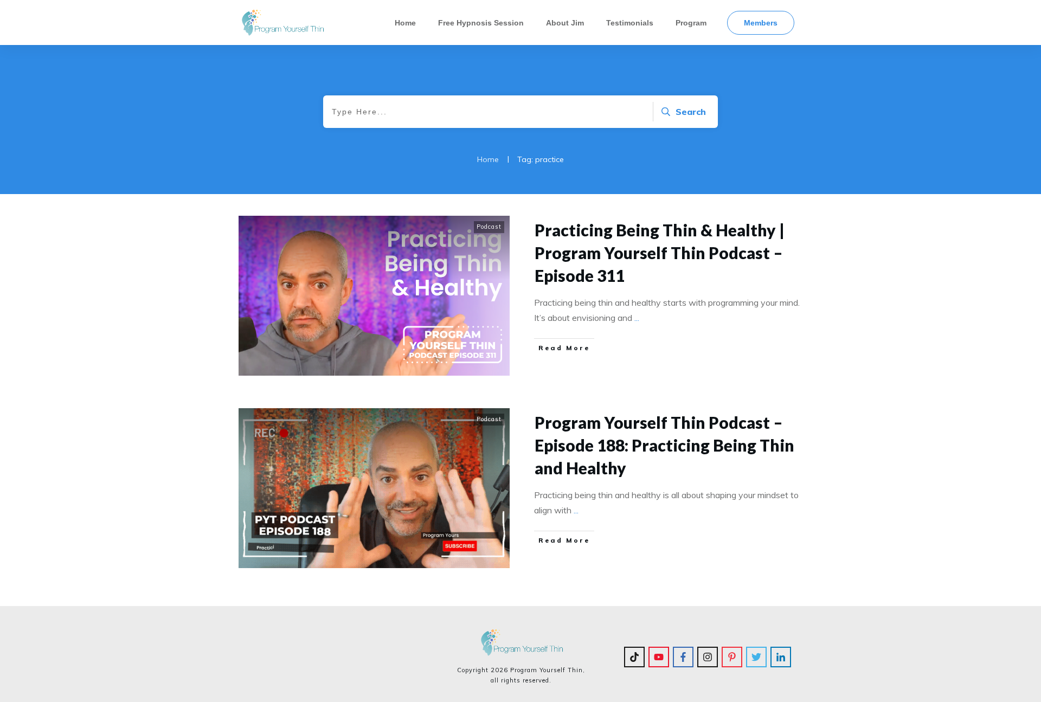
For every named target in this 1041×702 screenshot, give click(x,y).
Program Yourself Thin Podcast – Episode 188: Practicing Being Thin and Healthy (664, 445)
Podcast (489, 226)
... (636, 317)
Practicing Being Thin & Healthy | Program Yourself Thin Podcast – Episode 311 (660, 252)
